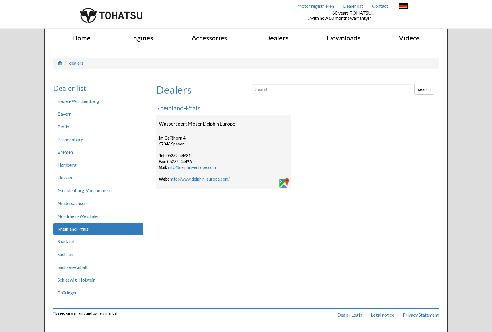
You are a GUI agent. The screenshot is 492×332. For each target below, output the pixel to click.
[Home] (60, 62)
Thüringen (67, 292)
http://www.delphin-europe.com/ (200, 179)
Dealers (276, 38)
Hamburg (67, 164)
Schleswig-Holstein (76, 279)
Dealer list (353, 6)
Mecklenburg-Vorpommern (85, 190)
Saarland (66, 241)
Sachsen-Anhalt (73, 267)
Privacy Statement (421, 314)
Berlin (63, 126)
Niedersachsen (72, 203)
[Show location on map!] (284, 183)
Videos (409, 38)
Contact (380, 6)
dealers (76, 62)
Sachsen (65, 254)
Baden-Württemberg (78, 101)
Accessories (209, 38)
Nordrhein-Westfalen (79, 216)
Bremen (65, 152)
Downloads (343, 38)
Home (81, 38)
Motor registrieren (315, 6)
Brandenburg (70, 139)
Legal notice (382, 314)
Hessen (65, 177)
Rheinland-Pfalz (73, 228)
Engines (141, 38)
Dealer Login (349, 314)
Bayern (64, 113)
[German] (403, 6)
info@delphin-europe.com (192, 167)
